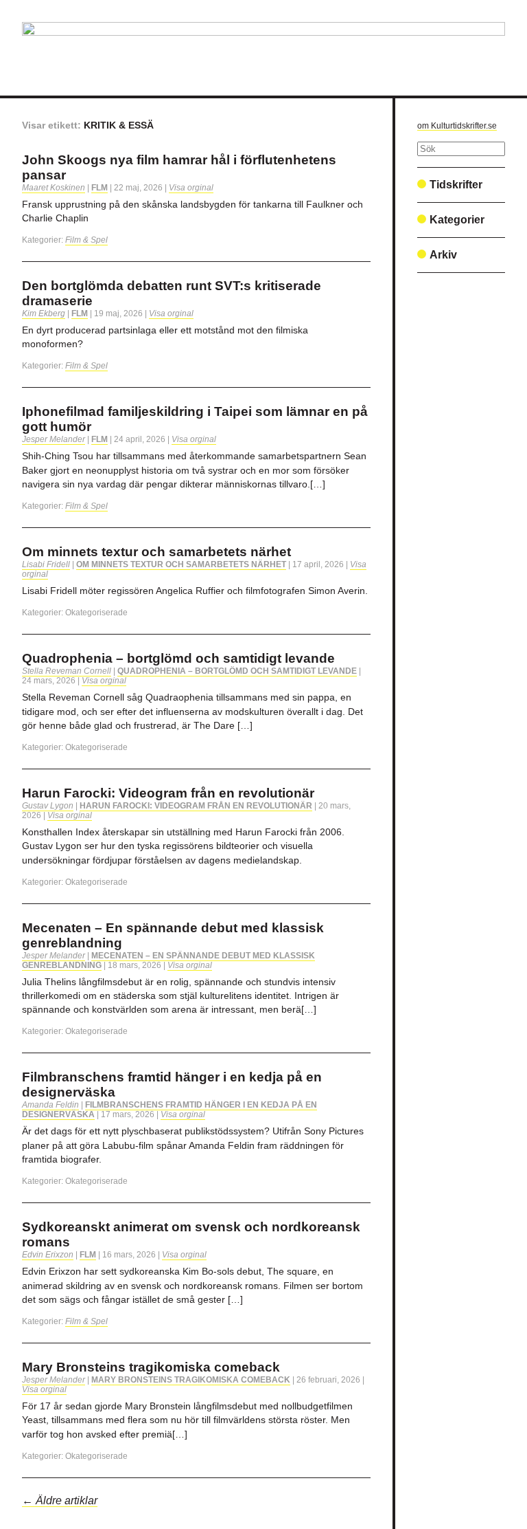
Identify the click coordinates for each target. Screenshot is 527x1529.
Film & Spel (86, 240)
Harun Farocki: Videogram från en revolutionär (168, 793)
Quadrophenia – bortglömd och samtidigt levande (178, 658)
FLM (99, 187)
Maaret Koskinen (53, 187)
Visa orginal (191, 187)
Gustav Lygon (47, 806)
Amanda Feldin (50, 1105)
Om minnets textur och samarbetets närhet (156, 551)
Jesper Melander (53, 439)
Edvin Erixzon (47, 1255)
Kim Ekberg (43, 313)
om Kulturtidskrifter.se (457, 126)
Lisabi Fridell (46, 564)
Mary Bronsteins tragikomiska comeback (151, 1367)
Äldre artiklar (59, 1500)
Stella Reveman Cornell (66, 671)
